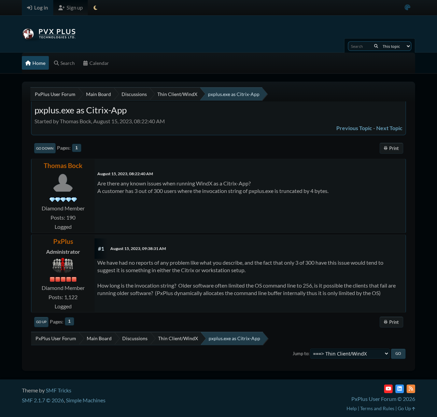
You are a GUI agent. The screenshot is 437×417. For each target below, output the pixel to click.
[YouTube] (388, 389)
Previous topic (354, 128)
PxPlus (63, 241)
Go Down (45, 148)
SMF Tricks (58, 390)
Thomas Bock (63, 165)
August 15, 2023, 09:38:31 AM (138, 248)
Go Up (41, 322)
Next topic (389, 128)
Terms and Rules (377, 408)
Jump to (300, 353)
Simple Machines (85, 400)
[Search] (376, 46)
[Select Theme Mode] (95, 7)
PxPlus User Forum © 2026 (383, 398)
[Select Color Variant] (407, 7)
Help (352, 408)
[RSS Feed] (411, 389)
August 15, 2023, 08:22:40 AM (125, 173)
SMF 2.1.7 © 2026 (43, 400)
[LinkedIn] (399, 389)
